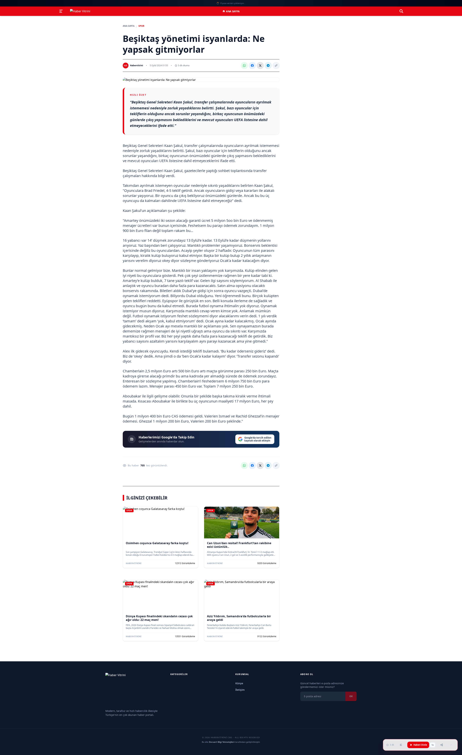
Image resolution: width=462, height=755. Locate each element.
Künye (239, 683)
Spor (141, 26)
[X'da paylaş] (260, 65)
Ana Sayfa (233, 11)
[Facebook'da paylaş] (252, 65)
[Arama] (401, 11)
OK (351, 696)
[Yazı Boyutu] (401, 745)
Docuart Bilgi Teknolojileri (221, 742)
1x (433, 745)
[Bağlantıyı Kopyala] (276, 65)
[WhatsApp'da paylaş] (244, 65)
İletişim (240, 689)
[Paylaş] (441, 745)
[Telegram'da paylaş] (268, 65)
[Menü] (61, 11)
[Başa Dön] (451, 745)
